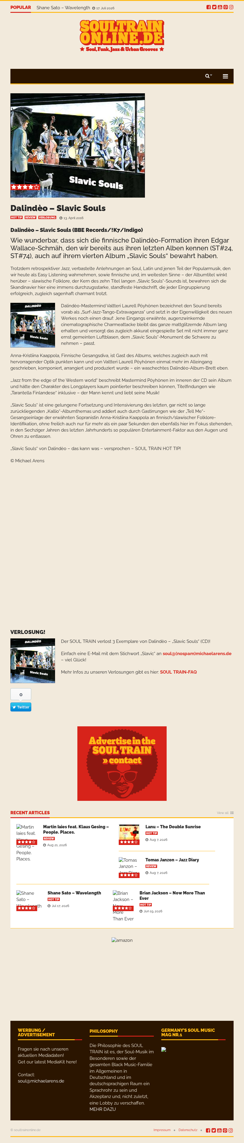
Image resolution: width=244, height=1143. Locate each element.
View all (223, 813)
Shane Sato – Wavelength (64, 7)
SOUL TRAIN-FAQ (178, 672)
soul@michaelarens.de (41, 1081)
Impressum (162, 1130)
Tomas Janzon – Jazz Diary (172, 859)
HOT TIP (16, 217)
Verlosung (47, 217)
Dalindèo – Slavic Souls (58, 208)
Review (30, 217)
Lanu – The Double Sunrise (173, 826)
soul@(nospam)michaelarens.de (197, 653)
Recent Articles (30, 813)
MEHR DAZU (103, 1109)
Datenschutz (188, 1130)
